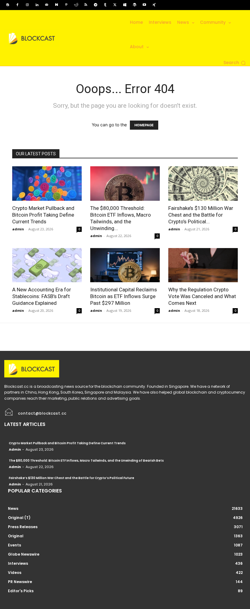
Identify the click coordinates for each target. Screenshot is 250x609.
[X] (115, 5)
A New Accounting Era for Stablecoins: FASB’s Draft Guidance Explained (41, 296)
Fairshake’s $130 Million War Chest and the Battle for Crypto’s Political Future (71, 478)
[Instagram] (27, 5)
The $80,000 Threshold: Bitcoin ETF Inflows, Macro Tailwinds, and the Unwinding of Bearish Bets (86, 460)
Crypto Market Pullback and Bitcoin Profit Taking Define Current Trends (43, 215)
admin (18, 229)
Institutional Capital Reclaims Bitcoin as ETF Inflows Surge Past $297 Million (123, 296)
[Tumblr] (105, 5)
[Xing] (154, 5)
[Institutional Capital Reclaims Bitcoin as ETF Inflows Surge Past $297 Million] (125, 265)
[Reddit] (76, 5)
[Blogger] (7, 5)
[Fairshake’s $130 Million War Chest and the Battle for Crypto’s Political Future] (203, 183)
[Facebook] (17, 5)
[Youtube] (144, 5)
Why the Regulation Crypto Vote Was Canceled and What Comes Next (202, 296)
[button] (234, 63)
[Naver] (56, 5)
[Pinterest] (66, 5)
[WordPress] (134, 5)
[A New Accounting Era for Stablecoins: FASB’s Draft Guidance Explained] (47, 265)
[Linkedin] (37, 5)
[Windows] (124, 5)
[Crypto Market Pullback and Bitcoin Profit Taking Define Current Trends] (47, 183)
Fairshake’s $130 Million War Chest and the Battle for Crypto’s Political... (200, 215)
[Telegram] (95, 5)
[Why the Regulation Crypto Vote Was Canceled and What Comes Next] (203, 265)
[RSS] (85, 5)
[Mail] (46, 5)
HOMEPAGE (144, 125)
